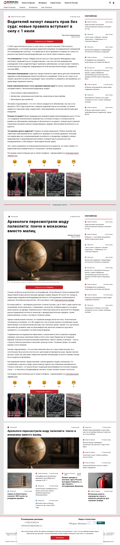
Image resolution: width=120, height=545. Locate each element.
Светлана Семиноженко (71, 35)
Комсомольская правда (64, 300)
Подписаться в (44, 41)
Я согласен (60, 538)
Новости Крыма (92, 22)
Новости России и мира (18, 16)
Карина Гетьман (74, 235)
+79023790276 (32, 522)
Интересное (90, 67)
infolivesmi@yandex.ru (31, 526)
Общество (90, 34)
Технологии (14, 216)
